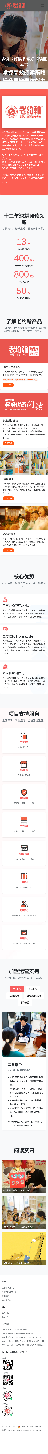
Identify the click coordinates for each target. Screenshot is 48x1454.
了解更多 (8, 385)
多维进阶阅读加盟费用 (36, 1436)
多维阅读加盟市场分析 (30, 1442)
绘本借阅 (5, 1296)
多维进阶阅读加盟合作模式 (15, 1452)
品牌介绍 (5, 1313)
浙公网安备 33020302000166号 (32, 1427)
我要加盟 (5, 1317)
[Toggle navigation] (42, 5)
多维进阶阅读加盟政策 (13, 1442)
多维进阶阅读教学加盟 (34, 1446)
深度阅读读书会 (8, 1288)
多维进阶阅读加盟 (8, 1436)
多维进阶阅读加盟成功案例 (23, 1439)
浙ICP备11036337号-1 (10, 1427)
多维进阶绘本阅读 (9, 1292)
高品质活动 (6, 1300)
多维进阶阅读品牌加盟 (22, 1449)
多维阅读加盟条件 (21, 1436)
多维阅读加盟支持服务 (18, 1446)
